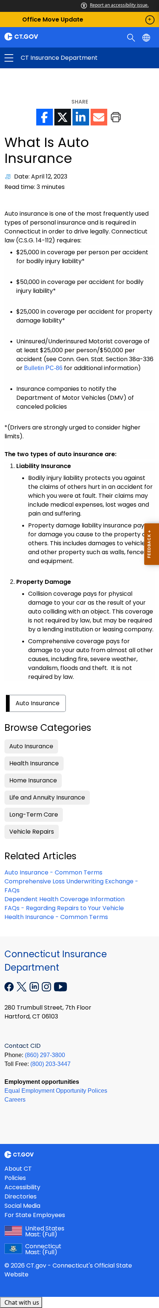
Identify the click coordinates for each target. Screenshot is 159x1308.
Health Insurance (34, 763)
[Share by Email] (99, 117)
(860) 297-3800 (45, 1055)
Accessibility (22, 1187)
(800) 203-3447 (50, 1064)
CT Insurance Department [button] (44, 58)
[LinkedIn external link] (35, 986)
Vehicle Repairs (31, 831)
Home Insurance (33, 780)
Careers (15, 1099)
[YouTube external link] (60, 986)
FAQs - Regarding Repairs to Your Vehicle (64, 908)
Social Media (22, 1205)
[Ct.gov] (39, 36)
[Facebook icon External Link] (44, 117)
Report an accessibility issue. (119, 5)
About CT (18, 1168)
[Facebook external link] (9, 986)
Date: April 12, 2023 (40, 176)
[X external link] (22, 986)
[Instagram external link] (47, 986)
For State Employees (34, 1215)
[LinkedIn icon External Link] (80, 117)
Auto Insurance (38, 703)
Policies (15, 1178)
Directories (20, 1196)
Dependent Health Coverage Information (64, 899)
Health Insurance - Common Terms (56, 917)
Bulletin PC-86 (43, 368)
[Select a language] (147, 37)
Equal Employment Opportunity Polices (55, 1091)
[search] (131, 37)
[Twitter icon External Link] (62, 117)
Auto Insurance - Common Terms (53, 872)
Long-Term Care (33, 814)
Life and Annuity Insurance (47, 797)
